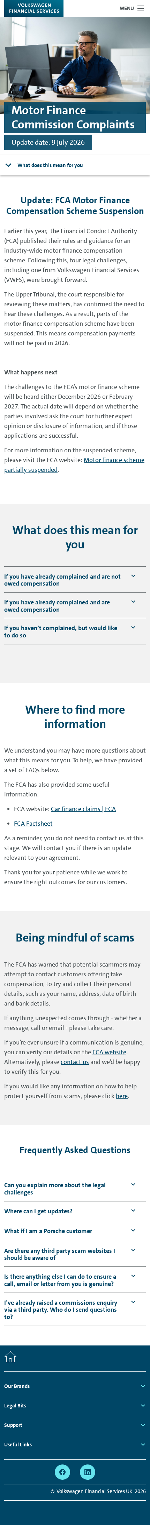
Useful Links (18, 1444)
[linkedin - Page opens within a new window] (87, 1472)
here (122, 1096)
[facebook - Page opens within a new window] (62, 1472)
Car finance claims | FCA (83, 809)
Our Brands (17, 1386)
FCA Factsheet (33, 823)
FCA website (109, 1052)
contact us (75, 1062)
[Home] (10, 1358)
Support (13, 1425)
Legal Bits (15, 1405)
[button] (62, 580)
